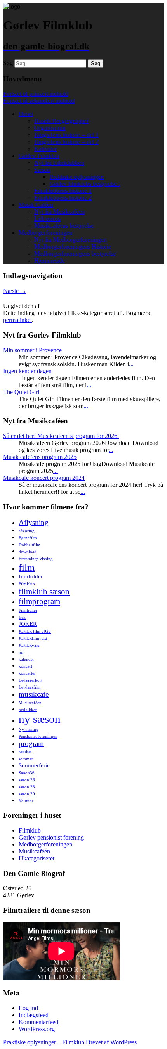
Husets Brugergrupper (61, 121)
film (27, 567)
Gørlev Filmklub (39, 155)
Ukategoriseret (36, 858)
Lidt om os (47, 218)
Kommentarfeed (38, 1022)
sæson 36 (27, 780)
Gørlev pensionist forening (51, 837)
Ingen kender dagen (27, 371)
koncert (25, 666)
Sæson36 (27, 773)
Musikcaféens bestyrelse (64, 225)
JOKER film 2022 (35, 631)
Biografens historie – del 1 (66, 135)
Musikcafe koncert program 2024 (44, 477)
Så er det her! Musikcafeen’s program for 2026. (61, 436)
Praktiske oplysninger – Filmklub (43, 1042)
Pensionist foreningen (38, 736)
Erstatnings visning (36, 559)
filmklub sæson (44, 591)
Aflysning (34, 522)
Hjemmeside (49, 260)
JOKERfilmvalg (33, 638)
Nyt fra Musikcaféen (59, 211)
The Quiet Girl (21, 392)
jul (21, 652)
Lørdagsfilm (30, 687)
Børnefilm (28, 538)
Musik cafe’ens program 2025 (40, 457)
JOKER (28, 623)
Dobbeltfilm (29, 545)
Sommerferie (34, 765)
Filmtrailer (28, 610)
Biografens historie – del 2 (66, 141)
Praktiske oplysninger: (77, 176)
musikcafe (34, 694)
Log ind (28, 1008)
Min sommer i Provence (32, 350)
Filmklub (27, 584)
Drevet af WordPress (111, 1042)
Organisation (50, 128)
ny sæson (40, 719)
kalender (26, 659)
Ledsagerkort (30, 680)
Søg (8, 63)
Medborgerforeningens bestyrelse (75, 253)
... (131, 364)
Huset (26, 114)
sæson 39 (27, 794)
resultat (25, 752)
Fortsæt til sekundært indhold (39, 100)
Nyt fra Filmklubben (59, 162)
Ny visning (28, 729)
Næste (14, 290)
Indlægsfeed (34, 1015)
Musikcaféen (30, 703)
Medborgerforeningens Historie (72, 246)
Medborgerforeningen (45, 232)
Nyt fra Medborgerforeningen (70, 239)
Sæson (42, 169)
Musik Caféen (36, 204)
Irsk (22, 617)
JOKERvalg (29, 645)
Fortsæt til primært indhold (35, 93)
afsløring (27, 531)
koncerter (27, 673)
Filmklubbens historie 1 (63, 190)
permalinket (17, 320)
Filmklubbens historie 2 (63, 197)
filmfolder (31, 576)
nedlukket (28, 710)
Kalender (45, 148)
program (31, 743)
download (28, 552)
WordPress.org (37, 1029)
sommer (26, 759)
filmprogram (39, 601)
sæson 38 (27, 787)
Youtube (26, 801)
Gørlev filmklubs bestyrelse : (85, 183)
